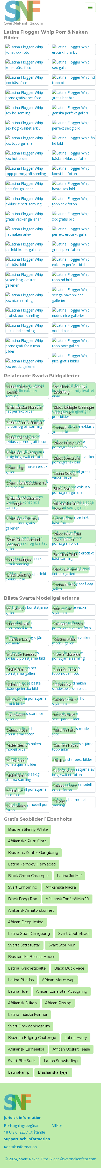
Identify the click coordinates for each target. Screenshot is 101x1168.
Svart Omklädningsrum (29, 1026)
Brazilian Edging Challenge (32, 1037)
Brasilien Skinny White (28, 829)
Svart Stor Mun (62, 945)
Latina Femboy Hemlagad (32, 864)
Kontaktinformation (20, 1146)
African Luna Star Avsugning (61, 991)
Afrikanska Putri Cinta (27, 841)
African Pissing (58, 1003)
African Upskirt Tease (71, 1049)
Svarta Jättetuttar (24, 945)
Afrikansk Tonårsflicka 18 (67, 899)
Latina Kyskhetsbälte (27, 968)
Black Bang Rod (22, 899)
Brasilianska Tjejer (53, 1072)
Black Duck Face (69, 968)
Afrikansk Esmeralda (26, 1049)
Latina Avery (75, 1037)
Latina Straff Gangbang (29, 933)
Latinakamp (19, 1072)
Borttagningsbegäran (21, 1125)
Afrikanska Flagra (61, 887)
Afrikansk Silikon (22, 1003)
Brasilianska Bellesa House (31, 956)
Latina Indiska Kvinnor (27, 1014)
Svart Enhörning (22, 887)
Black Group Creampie (28, 875)
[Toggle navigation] (90, 7)
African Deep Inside (26, 922)
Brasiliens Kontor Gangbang (33, 852)
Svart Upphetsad (73, 933)
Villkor (57, 1125)
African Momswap (58, 980)
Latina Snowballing (61, 1060)
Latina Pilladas (21, 980)
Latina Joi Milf (69, 875)
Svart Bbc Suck (21, 1060)
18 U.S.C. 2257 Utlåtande (24, 1132)
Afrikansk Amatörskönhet (31, 910)
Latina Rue (18, 991)
